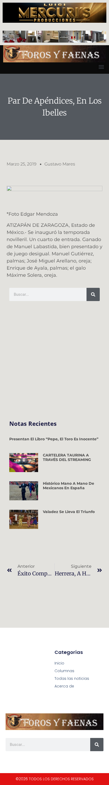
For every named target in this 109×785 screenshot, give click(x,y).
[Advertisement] (54, 360)
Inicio (59, 663)
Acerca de (64, 686)
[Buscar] (93, 294)
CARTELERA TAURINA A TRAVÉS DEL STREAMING (67, 457)
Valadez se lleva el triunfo (69, 511)
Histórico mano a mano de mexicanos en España (68, 485)
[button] (101, 66)
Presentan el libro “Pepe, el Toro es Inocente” (53, 439)
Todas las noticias (71, 678)
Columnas (64, 670)
